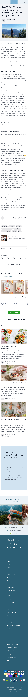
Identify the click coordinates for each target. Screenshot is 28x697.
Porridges (9, 49)
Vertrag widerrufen (11, 654)
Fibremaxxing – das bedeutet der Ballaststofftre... (11, 347)
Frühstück (10, 43)
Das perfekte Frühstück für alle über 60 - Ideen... (14, 383)
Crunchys (16, 47)
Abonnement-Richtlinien (13, 644)
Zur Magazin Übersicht (7, 323)
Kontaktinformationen (12, 689)
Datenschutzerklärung (12, 657)
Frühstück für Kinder (7, 228)
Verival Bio (3, 43)
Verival (7, 685)
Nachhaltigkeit (10, 602)
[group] (11, 514)
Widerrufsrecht (11, 650)
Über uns (9, 599)
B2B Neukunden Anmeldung (14, 625)
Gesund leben (17, 228)
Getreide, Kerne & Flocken (13, 584)
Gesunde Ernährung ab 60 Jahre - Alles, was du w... (13, 420)
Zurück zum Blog (15, 264)
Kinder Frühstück (11, 574)
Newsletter (9, 622)
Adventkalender (11, 590)
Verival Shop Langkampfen (13, 606)
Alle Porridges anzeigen (7, 276)
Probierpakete (10, 587)
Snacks (9, 577)
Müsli (8, 567)
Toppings (9, 580)
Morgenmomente (6, 231)
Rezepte (14, 231)
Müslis (11, 47)
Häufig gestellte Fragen (12, 609)
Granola (9, 564)
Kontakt (9, 660)
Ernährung (11, 226)
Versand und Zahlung (12, 647)
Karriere (9, 619)
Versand (21, 687)
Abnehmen (4, 226)
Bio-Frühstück (10, 558)
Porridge (9, 561)
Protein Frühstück (11, 571)
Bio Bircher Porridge (18, 296)
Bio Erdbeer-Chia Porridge (5, 296)
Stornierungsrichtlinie (14, 691)
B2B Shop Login (11, 628)
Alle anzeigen (14, 312)
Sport (19, 231)
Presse (8, 615)
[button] (2, 1)
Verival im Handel (11, 612)
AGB (8, 641)
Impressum (9, 637)
